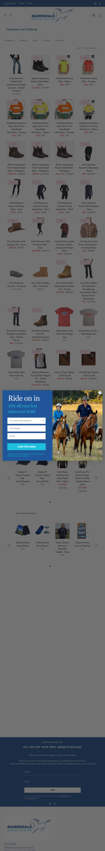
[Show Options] (43, 421)
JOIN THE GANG (26, 446)
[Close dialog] (100, 392)
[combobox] (25, 421)
